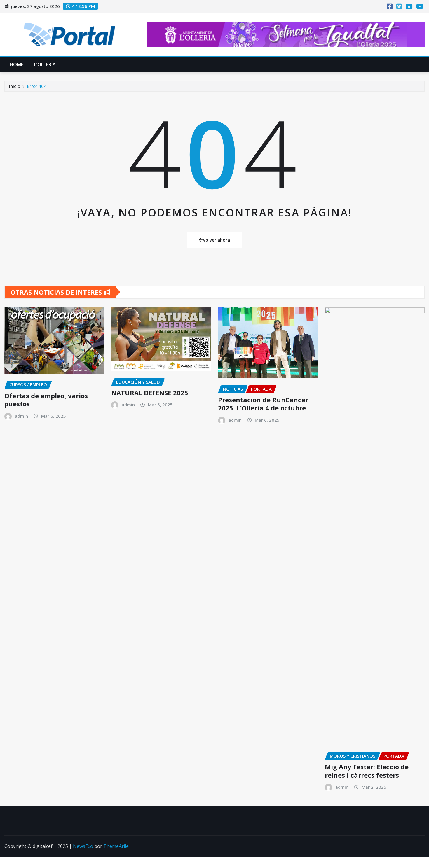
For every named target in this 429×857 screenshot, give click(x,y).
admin (21, 416)
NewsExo (83, 846)
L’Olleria (45, 64)
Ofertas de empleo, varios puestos (46, 399)
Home (17, 64)
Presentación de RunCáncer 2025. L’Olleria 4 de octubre (263, 403)
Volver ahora (216, 240)
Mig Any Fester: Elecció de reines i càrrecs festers (367, 770)
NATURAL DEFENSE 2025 (149, 392)
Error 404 (36, 86)
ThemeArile (116, 846)
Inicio (14, 86)
